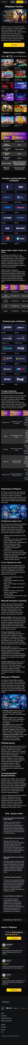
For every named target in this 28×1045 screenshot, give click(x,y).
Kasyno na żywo (11, 56)
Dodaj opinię (14, 938)
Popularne (3, 56)
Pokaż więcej (14, 990)
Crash (17, 56)
